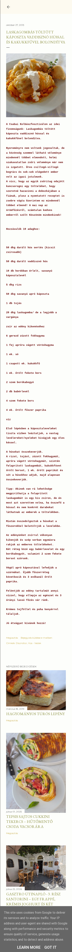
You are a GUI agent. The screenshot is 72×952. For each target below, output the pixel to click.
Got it (50, 947)
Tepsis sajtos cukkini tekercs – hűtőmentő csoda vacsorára (29, 821)
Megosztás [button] (12, 637)
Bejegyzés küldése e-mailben (36, 637)
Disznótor (21, 643)
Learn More (29, 947)
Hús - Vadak (34, 643)
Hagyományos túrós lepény (35, 713)
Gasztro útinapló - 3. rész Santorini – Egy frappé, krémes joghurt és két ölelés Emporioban (33, 901)
